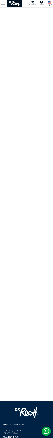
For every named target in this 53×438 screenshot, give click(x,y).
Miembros (41, 5)
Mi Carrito (32, 5)
